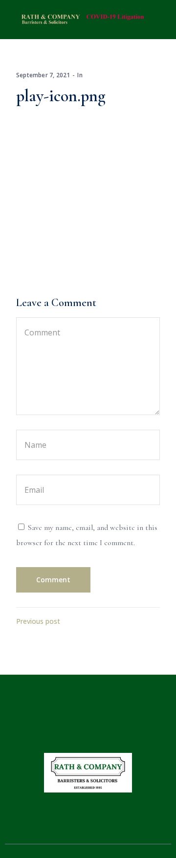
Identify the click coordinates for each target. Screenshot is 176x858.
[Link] (88, 824)
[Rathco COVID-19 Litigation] (80, 18)
